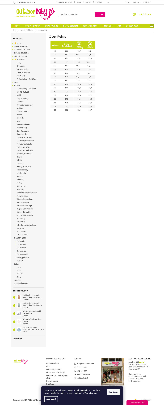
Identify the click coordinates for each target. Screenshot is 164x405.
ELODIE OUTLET (23, 92)
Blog (79, 2)
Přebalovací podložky (25, 150)
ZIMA (19, 277)
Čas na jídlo (21, 241)
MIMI (16, 82)
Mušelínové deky (23, 124)
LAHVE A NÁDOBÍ (20, 46)
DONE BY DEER (20, 238)
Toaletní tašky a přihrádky (26, 89)
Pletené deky (22, 128)
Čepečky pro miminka (25, 209)
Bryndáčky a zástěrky (25, 105)
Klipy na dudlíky (22, 98)
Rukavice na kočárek (24, 137)
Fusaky (19, 183)
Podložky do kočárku (24, 144)
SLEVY (16, 264)
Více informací (90, 393)
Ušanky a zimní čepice (25, 206)
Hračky (19, 157)
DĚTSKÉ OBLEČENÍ (21, 53)
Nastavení (51, 399)
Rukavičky (20, 118)
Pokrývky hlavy (22, 196)
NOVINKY (17, 280)
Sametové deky (23, 131)
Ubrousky (20, 180)
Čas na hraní (21, 248)
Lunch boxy (21, 76)
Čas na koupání (22, 254)
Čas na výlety (22, 251)
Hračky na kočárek (24, 167)
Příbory (20, 176)
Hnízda (19, 115)
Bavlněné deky (22, 134)
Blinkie (19, 160)
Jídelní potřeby (22, 170)
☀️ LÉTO (17, 43)
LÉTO (19, 270)
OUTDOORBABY (83, 374)
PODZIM (20, 274)
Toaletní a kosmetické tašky (27, 79)
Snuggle (20, 163)
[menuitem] (16, 26)
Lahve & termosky (23, 72)
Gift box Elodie (22, 235)
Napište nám (50, 384)
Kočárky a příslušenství (25, 141)
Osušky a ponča (22, 111)
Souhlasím (113, 392)
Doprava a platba (64, 2)
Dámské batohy (22, 69)
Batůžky (20, 108)
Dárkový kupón (52, 381)
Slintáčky (20, 102)
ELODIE (17, 86)
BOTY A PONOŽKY (21, 56)
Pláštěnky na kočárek (24, 154)
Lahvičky (20, 228)
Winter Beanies (23, 202)
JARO (19, 267)
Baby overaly (21, 186)
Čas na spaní (21, 245)
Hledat (100, 14)
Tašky (19, 63)
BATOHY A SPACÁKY (22, 50)
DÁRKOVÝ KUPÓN (21, 283)
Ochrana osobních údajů (55, 373)
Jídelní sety (21, 173)
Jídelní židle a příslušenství (27, 193)
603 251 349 (82, 371)
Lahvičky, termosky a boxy (26, 225)
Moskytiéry (21, 219)
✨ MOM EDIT (19, 59)
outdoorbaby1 (82, 378)
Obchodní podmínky (94, 2)
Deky (19, 121)
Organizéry (21, 66)
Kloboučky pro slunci (25, 199)
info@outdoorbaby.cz (85, 364)
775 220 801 (82, 367)
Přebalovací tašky (23, 147)
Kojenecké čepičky (24, 212)
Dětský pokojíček (23, 258)
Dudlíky (19, 95)
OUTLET (20, 261)
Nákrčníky (20, 189)
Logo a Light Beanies (25, 215)
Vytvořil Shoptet (145, 400)
